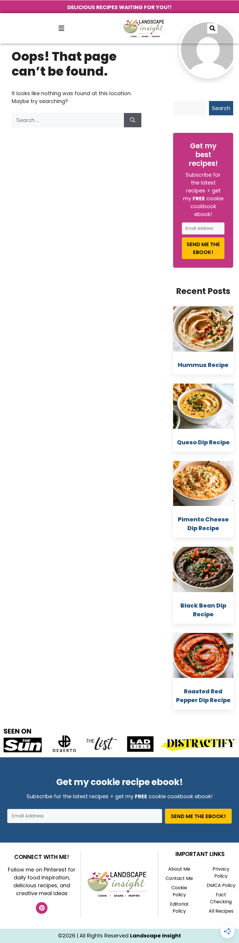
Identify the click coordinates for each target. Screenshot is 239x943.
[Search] (132, 120)
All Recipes (221, 911)
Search (221, 108)
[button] (61, 28)
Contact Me (179, 878)
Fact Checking (221, 898)
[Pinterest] (42, 908)
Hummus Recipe (203, 365)
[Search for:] (68, 120)
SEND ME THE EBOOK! (203, 248)
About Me (179, 869)
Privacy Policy (220, 872)
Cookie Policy (179, 891)
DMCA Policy (221, 885)
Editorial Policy (179, 907)
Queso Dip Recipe (203, 442)
